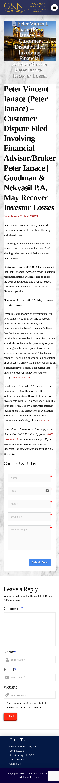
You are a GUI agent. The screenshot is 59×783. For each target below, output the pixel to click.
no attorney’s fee (21, 377)
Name (10, 652)
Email (10, 669)
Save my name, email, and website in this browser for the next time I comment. (27, 705)
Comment (13, 608)
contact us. (45, 420)
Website (10, 687)
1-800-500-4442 (17, 759)
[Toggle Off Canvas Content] (54, 7)
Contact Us (15, 763)
